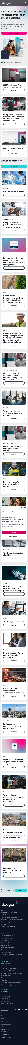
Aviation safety (5, 922)
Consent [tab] (5, 511)
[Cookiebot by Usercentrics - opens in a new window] (20, 507)
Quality (3, 933)
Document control (6, 940)
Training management (7, 938)
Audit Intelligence (6, 963)
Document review (6, 952)
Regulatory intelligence (7, 950)
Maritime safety (5, 924)
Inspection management (8, 947)
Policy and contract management (11, 982)
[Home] (7, 3)
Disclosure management (8, 978)
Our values (4, 994)
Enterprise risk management (9, 968)
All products (4, 991)
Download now (14, 90)
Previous (8, 890)
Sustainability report (7, 1003)
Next (19, 890)
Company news (5, 998)
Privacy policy (4, 1010)
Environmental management (9, 912)
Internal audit (5, 966)
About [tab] (23, 511)
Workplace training (6, 957)
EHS (2, 910)
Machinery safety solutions (9, 917)
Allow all (14, 532)
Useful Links (4, 989)
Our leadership (5, 996)
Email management (6, 975)
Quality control (5, 945)
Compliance (4, 961)
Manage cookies (13, 536)
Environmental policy (6, 1021)
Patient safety (5, 929)
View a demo (14, 33)
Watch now (14, 153)
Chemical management (8, 926)
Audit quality (5, 980)
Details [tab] (14, 511)
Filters (13, 166)
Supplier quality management (9, 943)
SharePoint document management (11, 973)
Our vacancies (5, 1001)
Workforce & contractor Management (12, 919)
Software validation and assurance (11, 954)
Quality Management (7, 935)
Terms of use (4, 1013)
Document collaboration (8, 971)
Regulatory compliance (8, 985)
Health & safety (5, 915)
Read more (14, 195)
